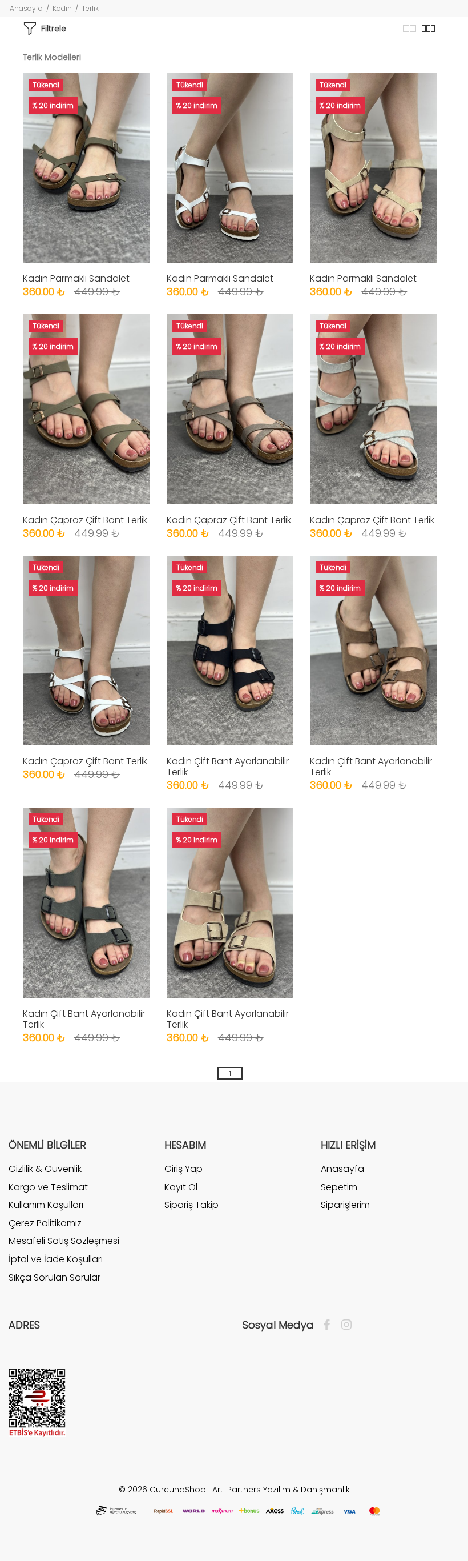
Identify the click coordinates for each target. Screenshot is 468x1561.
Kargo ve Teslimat (48, 1187)
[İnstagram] (344, 1325)
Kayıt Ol (180, 1187)
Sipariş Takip (191, 1204)
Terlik (90, 8)
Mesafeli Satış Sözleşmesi (64, 1240)
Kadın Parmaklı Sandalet (76, 278)
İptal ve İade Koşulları (56, 1259)
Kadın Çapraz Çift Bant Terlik (85, 520)
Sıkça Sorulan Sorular (54, 1277)
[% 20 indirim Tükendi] (86, 167)
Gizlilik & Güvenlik (45, 1169)
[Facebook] (330, 1325)
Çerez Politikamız (45, 1223)
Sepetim (339, 1187)
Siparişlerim (345, 1204)
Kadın (62, 8)
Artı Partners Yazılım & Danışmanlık (281, 1489)
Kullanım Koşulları (46, 1204)
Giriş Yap (183, 1169)
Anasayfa (26, 8)
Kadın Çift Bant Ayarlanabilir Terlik (228, 767)
